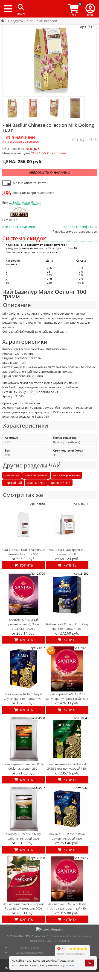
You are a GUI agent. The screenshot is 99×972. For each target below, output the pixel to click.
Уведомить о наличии (49, 172)
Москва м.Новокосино (29, 952)
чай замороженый (66, 475)
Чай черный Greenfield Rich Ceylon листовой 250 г (23, 766)
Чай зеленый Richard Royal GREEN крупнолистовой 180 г (67, 766)
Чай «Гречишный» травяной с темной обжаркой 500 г (23, 552)
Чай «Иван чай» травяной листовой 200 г (67, 552)
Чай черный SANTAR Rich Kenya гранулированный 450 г (67, 696)
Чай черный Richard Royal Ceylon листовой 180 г (67, 836)
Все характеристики (18, 227)
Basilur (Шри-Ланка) (26, 202)
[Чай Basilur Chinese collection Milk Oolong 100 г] (11, 108)
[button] (90, 9)
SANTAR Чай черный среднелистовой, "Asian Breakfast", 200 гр (23, 624)
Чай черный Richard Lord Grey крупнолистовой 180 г (67, 626)
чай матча (12, 475)
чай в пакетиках (36, 475)
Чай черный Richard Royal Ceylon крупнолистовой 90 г (23, 696)
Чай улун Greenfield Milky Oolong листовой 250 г (23, 836)
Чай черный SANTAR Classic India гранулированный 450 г (67, 906)
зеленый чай (36, 483)
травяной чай (60, 483)
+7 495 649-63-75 (29, 947)
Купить (26, 565)
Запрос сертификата (80, 227)
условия (68, 965)
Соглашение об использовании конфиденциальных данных (60, 938)
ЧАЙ (55, 465)
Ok (89, 963)
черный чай (13, 483)
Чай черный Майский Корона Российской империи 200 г (23, 906)
